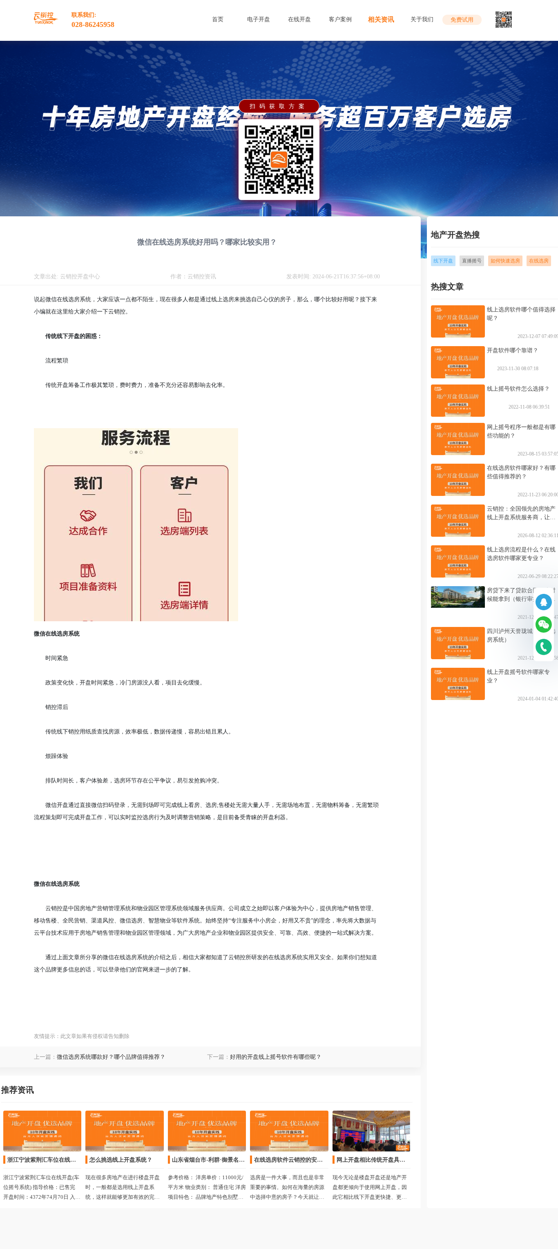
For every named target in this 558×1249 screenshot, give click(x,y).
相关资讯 (381, 19)
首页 (217, 19)
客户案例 (340, 19)
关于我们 (422, 19)
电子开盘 (258, 19)
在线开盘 (299, 19)
